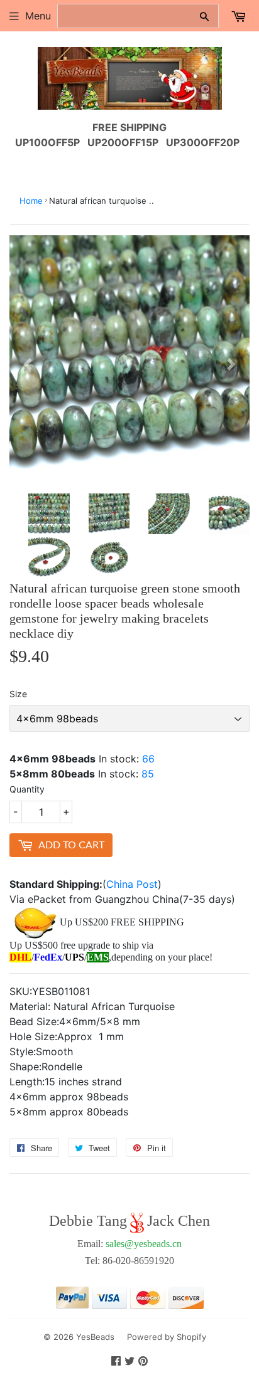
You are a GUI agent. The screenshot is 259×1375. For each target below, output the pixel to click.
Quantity (27, 789)
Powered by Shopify (166, 1337)
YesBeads (95, 1337)
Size (18, 693)
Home (31, 201)
